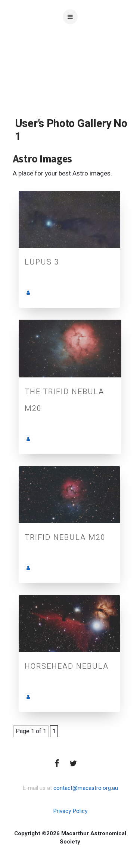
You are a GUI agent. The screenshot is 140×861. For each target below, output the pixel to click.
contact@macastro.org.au (85, 788)
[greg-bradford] (28, 292)
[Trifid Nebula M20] (69, 494)
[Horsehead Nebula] (69, 623)
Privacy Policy (70, 811)
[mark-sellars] (28, 438)
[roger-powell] (28, 567)
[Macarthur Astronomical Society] (70, 70)
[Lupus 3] (69, 219)
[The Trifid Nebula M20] (70, 348)
